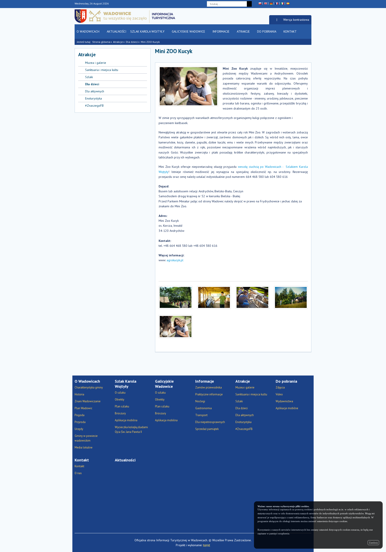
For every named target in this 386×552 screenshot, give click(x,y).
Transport (201, 415)
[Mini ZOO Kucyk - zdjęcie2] (214, 297)
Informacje (221, 31)
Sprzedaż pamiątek (207, 429)
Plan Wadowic (83, 408)
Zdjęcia (280, 387)
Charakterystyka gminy (89, 387)
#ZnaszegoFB (94, 106)
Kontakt (290, 31)
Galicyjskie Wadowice (189, 31)
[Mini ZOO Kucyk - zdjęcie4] (291, 297)
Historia (79, 394)
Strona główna (101, 42)
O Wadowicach (88, 31)
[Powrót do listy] (295, 53)
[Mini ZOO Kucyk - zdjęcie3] (252, 297)
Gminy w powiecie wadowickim (86, 438)
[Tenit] (206, 545)
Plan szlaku (122, 406)
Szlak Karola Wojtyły (147, 31)
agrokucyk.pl (175, 260)
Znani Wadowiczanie (88, 401)
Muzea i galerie (95, 63)
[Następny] (308, 53)
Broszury (120, 413)
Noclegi (200, 401)
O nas (78, 473)
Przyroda (80, 422)
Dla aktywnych (94, 91)
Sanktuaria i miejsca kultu (101, 70)
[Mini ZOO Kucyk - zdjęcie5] (175, 326)
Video (279, 394)
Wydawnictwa (284, 401)
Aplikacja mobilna (126, 420)
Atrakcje (244, 31)
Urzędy (79, 429)
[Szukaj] (249, 4)
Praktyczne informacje (209, 394)
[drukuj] (276, 53)
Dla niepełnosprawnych (210, 422)
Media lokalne (83, 447)
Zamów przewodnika (208, 387)
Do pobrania (267, 31)
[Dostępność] (272, 20)
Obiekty (119, 399)
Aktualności (116, 31)
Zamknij (373, 542)
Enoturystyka (93, 98)
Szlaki (89, 77)
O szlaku (120, 392)
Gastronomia (203, 408)
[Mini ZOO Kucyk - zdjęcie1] (175, 297)
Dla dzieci (132, 42)
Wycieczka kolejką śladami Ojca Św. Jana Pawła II (131, 429)
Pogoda (79, 415)
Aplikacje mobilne (287, 408)
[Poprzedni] (302, 53)
